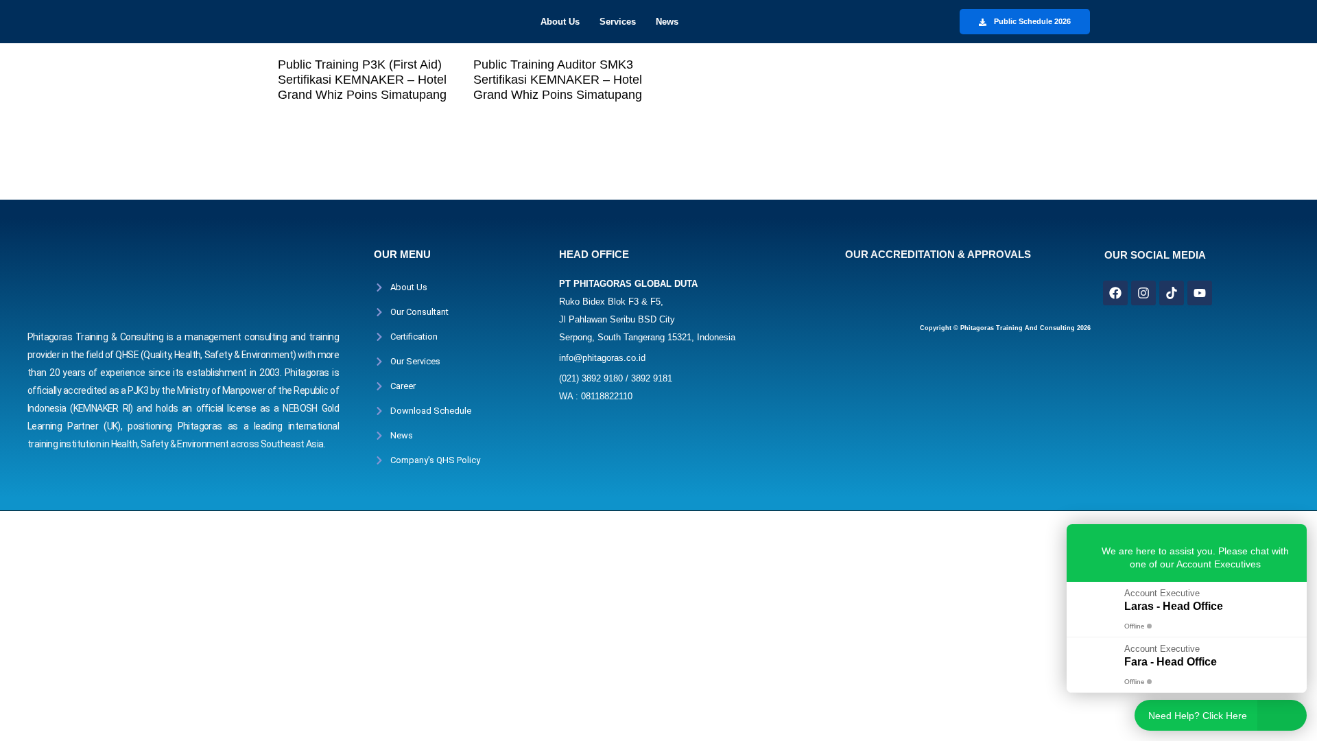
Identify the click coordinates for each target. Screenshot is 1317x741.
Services (618, 21)
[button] (563, 21)
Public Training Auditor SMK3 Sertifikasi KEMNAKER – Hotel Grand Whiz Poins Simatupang (557, 80)
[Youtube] (1199, 293)
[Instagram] (1143, 293)
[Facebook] (1115, 293)
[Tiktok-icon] (1171, 293)
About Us (560, 21)
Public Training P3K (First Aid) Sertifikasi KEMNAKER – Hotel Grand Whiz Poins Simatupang (362, 80)
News (667, 21)
